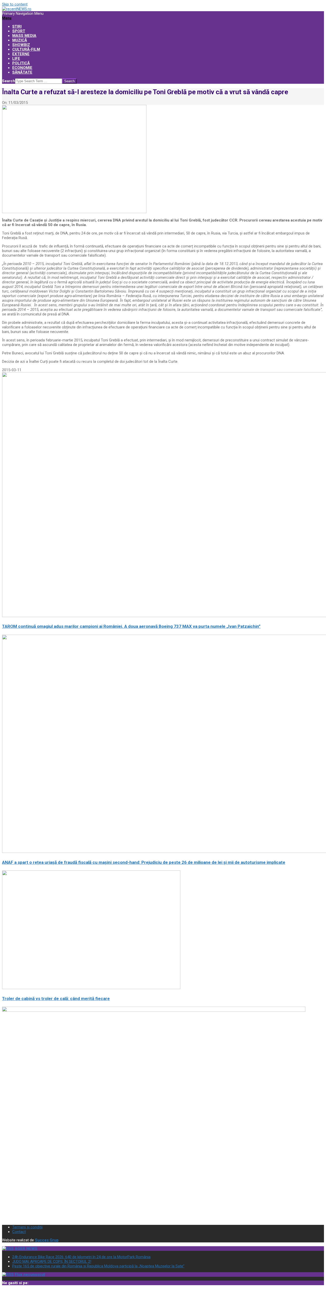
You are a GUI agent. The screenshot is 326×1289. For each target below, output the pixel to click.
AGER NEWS (26, 1248)
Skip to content (15, 4)
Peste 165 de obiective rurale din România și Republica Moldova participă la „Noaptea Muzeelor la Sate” (98, 1266)
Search (8, 81)
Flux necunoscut (30, 1274)
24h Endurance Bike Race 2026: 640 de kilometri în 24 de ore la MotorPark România (81, 1257)
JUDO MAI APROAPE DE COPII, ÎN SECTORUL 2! (51, 1261)
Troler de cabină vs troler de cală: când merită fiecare (56, 998)
